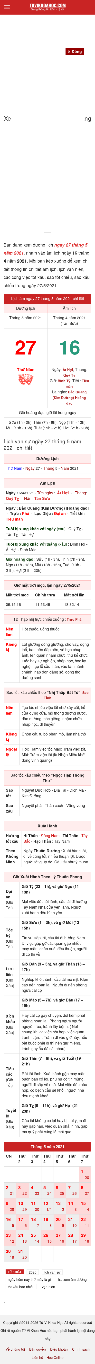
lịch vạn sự (52, 1272)
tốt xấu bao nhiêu (21, 1286)
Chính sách (81, 1349)
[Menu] (7, 7)
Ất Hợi (63, 493)
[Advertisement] (47, 180)
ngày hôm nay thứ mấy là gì (29, 1279)
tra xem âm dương (72, 1279)
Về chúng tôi (15, 1349)
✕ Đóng (74, 51)
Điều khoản (59, 1349)
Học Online (55, 1357)
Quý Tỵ (12, 498)
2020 (33, 1272)
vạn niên (48, 1286)
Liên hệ (37, 1357)
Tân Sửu (42, 498)
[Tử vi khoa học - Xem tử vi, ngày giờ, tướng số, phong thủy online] (47, 7)
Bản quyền (37, 1349)
